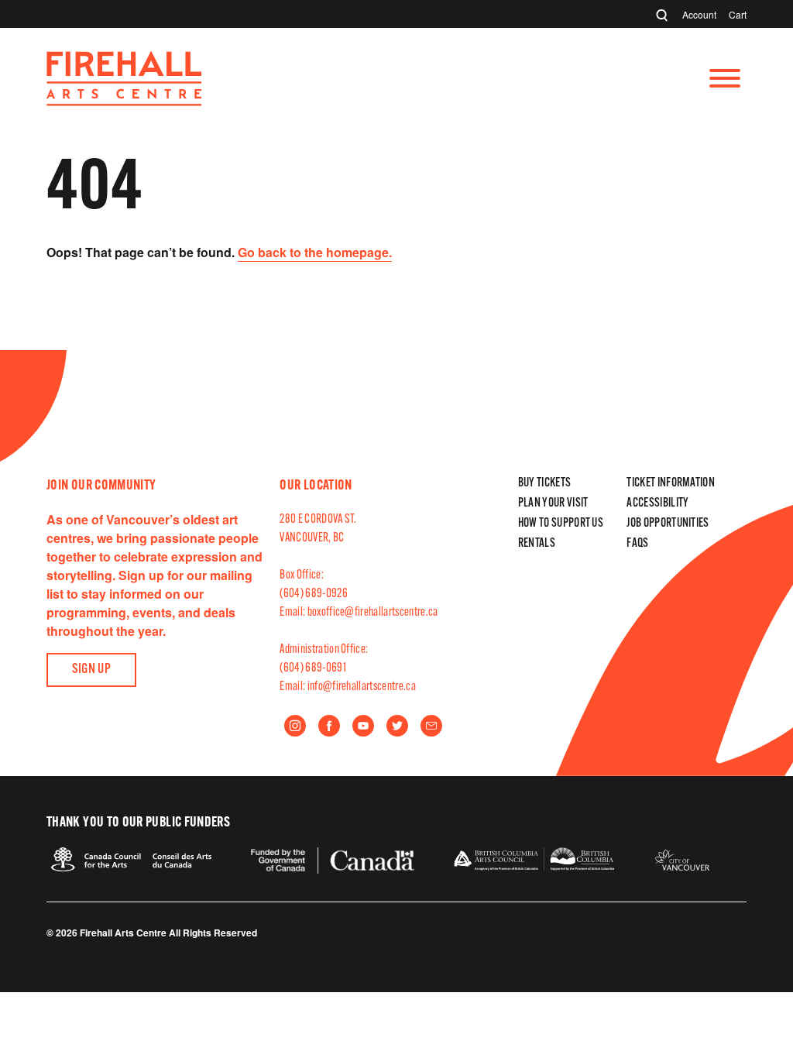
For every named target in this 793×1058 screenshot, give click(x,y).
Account (699, 14)
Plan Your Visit (553, 503)
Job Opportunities (668, 523)
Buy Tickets (545, 483)
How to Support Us (560, 523)
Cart (738, 14)
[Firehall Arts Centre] (123, 101)
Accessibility (657, 503)
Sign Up (92, 670)
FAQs (637, 544)
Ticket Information (671, 483)
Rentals (536, 544)
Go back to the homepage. (315, 252)
